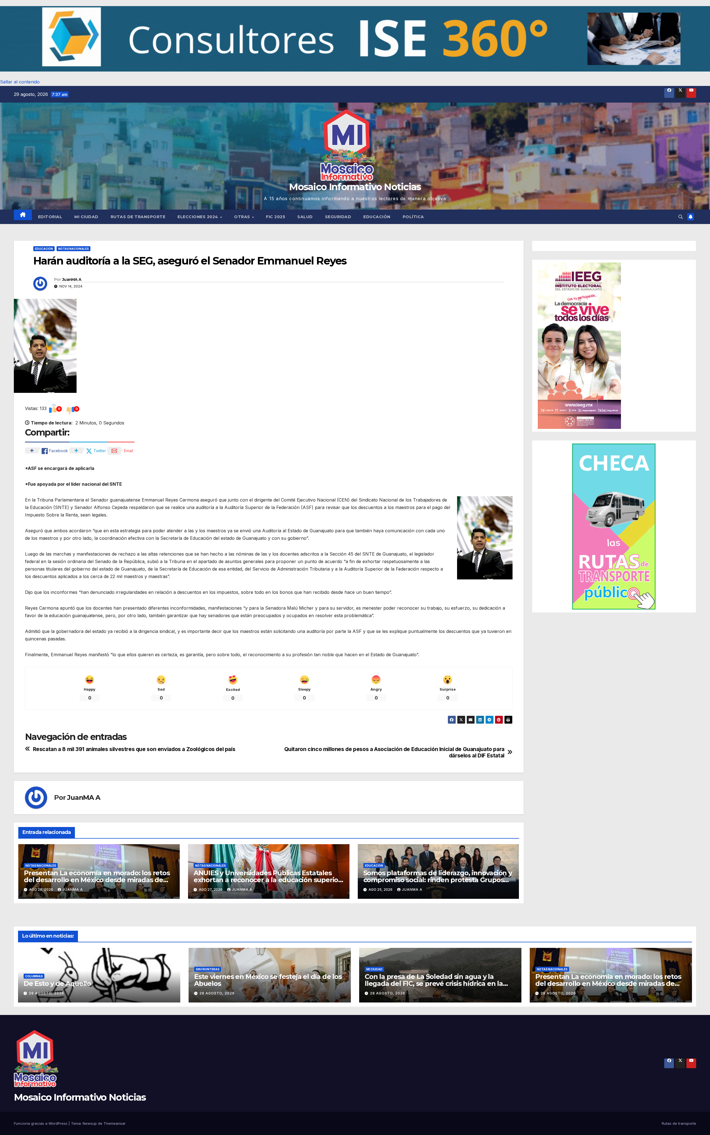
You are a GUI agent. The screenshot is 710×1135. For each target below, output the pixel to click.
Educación (376, 216)
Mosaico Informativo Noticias (355, 187)
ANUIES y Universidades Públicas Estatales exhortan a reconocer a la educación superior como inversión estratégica (267, 880)
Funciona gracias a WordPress (41, 1123)
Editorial (50, 216)
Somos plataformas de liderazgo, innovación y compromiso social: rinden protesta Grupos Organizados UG (437, 880)
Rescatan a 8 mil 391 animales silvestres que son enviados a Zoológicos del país (134, 749)
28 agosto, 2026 (46, 993)
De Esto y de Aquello (57, 983)
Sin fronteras (207, 969)
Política (413, 216)
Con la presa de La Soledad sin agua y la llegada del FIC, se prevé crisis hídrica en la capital (434, 983)
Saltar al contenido (20, 82)
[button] (355, 39)
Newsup (90, 1123)
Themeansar (114, 1123)
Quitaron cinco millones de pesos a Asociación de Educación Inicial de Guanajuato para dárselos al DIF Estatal (394, 752)
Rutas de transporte (138, 216)
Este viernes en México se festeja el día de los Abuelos (268, 980)
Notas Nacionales (73, 248)
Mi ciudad (86, 216)
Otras (242, 216)
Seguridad (338, 216)
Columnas (34, 976)
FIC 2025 (275, 216)
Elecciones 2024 (198, 216)
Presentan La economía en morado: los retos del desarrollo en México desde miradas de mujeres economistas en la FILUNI (97, 880)
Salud (305, 216)
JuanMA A (71, 279)
